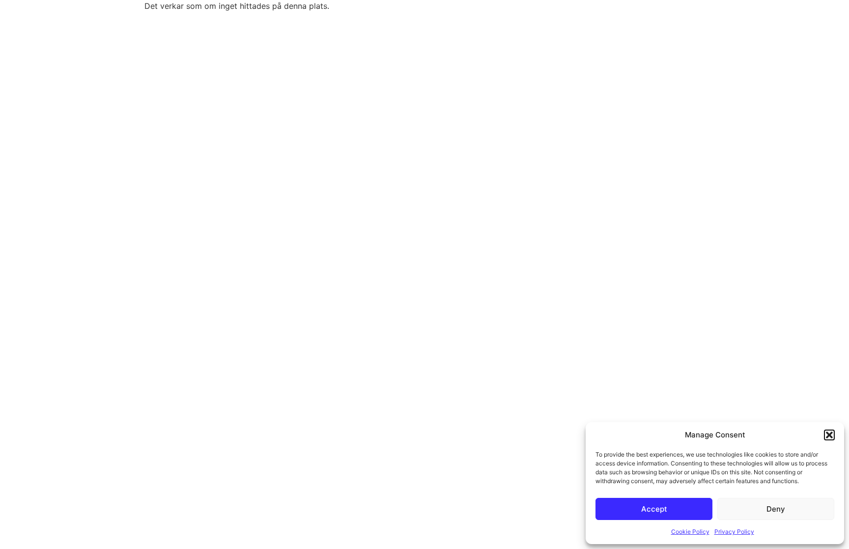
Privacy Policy (734, 531)
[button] (829, 435)
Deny (775, 509)
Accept (654, 509)
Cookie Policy (690, 531)
